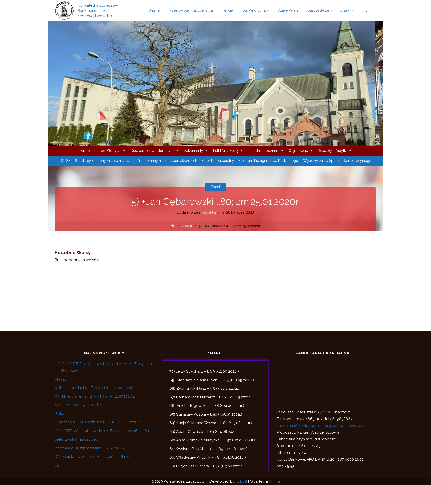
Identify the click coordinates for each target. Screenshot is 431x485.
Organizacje (298, 151)
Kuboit (241, 481)
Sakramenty (193, 151)
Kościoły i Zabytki (332, 151)
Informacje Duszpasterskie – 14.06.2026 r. (91, 448)
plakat (60, 379)
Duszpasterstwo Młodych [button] (100, 151)
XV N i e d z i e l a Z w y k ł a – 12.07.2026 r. (95, 396)
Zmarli (216, 187)
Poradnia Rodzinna (263, 151)
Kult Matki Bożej (225, 151)
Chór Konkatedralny (218, 161)
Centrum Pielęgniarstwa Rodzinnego (268, 161)
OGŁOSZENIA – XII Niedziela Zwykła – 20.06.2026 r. (102, 431)
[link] (365, 11)
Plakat (60, 413)
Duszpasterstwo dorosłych (152, 151)
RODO (65, 161)
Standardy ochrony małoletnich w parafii (107, 161)
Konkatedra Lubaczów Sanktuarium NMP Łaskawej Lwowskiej (98, 10)
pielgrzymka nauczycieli (76, 439)
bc (57, 465)
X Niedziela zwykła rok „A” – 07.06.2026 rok (92, 456)
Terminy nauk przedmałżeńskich (171, 161)
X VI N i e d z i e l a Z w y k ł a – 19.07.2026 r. (95, 388)
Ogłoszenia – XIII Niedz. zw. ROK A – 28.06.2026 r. (97, 422)
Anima (274, 481)
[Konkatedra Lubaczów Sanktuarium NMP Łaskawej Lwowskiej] (64, 10)
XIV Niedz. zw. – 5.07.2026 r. (78, 405)
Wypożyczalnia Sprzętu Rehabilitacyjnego (337, 161)
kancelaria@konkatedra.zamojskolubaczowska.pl (320, 425)
